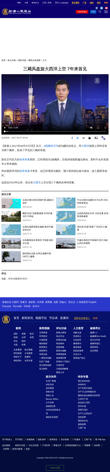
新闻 (18, 328)
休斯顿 (48, 302)
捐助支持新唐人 (82, 318)
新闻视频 (44, 328)
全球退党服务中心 (73, 445)
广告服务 (76, 439)
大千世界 (50, 402)
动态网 (97, 445)
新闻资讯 (27, 317)
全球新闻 (43, 332)
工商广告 (82, 428)
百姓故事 (82, 417)
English (92, 302)
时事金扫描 (61, 340)
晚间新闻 (43, 343)
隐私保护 (42, 439)
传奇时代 (82, 384)
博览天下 (18, 357)
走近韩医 (94, 350)
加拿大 (23, 302)
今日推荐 (28, 353)
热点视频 (28, 349)
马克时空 (60, 365)
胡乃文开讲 (95, 340)
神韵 (19, 3)
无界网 (6, 449)
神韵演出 (18, 360)
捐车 (99, 3)
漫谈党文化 (83, 420)
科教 (24, 344)
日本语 (27, 306)
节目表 (53, 317)
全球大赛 (28, 360)
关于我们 (19, 439)
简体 (50, 3)
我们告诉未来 (84, 381)
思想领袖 (60, 347)
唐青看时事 (61, 358)
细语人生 (60, 372)
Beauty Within (52, 399)
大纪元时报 (34, 445)
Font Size (96, 138)
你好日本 (50, 384)
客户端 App (100, 439)
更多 (28, 449)
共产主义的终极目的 (87, 392)
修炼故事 (82, 424)
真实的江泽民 (84, 402)
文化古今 (77, 354)
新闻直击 (43, 347)
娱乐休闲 (51, 376)
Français (6, 306)
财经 (24, 341)
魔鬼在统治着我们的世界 (89, 395)
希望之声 (57, 445)
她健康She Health (98, 336)
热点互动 (60, 336)
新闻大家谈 (61, 332)
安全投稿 (65, 439)
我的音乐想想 (52, 417)
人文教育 (78, 328)
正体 (44, 3)
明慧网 (87, 445)
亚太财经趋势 (45, 365)
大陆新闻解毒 (62, 369)
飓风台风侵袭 (34, 60)
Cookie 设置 (55, 468)
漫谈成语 (77, 347)
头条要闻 (18, 349)
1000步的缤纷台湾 (53, 411)
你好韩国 (50, 388)
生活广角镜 (51, 381)
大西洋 (85, 145)
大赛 (26, 3)
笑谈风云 (77, 336)
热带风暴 (24, 159)
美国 (16, 337)
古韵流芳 (77, 340)
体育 (32, 337)
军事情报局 (61, 354)
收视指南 (30, 439)
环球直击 (43, 336)
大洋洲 (40, 302)
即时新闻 (18, 353)
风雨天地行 (83, 410)
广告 (84, 3)
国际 (16, 334)
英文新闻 (75, 3)
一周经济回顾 (45, 358)
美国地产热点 (79, 358)
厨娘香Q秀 (50, 406)
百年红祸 (82, 406)
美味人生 (50, 395)
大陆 (16, 344)
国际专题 (22, 60)
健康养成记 (95, 343)
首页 (3, 60)
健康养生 (95, 328)
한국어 (36, 306)
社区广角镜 (44, 361)
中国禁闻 (43, 340)
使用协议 (53, 439)
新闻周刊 (43, 350)
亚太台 (71, 302)
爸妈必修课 (78, 350)
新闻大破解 (61, 350)
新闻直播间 (82, 12)
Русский (17, 306)
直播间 (64, 317)
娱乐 (32, 334)
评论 (16, 341)
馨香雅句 (77, 343)
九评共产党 (83, 399)
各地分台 (35, 3)
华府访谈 (43, 354)
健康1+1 (94, 332)
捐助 (92, 3)
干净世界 (46, 445)
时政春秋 (60, 343)
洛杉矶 (32, 302)
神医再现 (94, 347)
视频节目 (41, 317)
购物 (106, 3)
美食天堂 (50, 392)
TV (94, 12)
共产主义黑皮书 (85, 413)
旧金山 (62, 302)
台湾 (24, 337)
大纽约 (15, 302)
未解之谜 (77, 332)
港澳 (24, 334)
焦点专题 (12, 60)
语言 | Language (61, 3)
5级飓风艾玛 (51, 145)
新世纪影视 (17, 449)
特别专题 (83, 376)
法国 (55, 302)
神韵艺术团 (20, 445)
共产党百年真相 (85, 388)
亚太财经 (43, 369)
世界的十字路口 (63, 361)
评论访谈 (61, 328)
